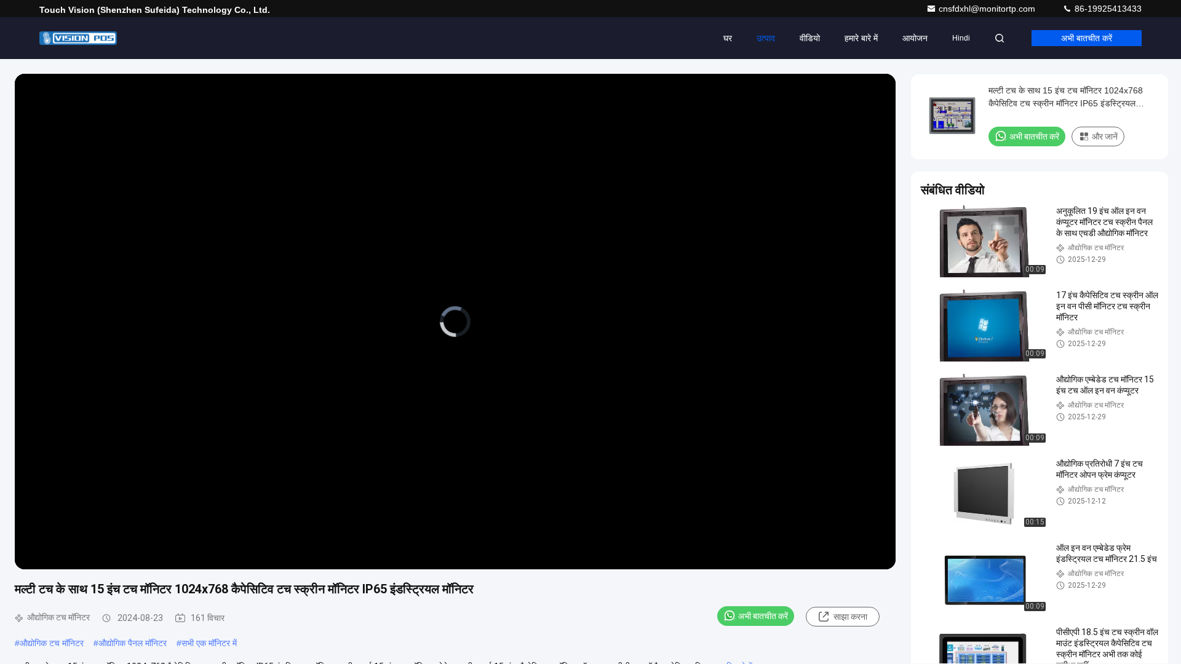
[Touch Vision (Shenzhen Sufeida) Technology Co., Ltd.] (78, 38)
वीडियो (810, 38)
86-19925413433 (1107, 9)
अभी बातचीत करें (1086, 38)
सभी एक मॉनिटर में (209, 643)
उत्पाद (766, 38)
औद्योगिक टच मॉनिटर (52, 643)
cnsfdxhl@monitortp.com (988, 9)
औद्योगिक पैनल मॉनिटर (132, 643)
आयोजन (915, 38)
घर (727, 38)
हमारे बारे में (861, 38)
